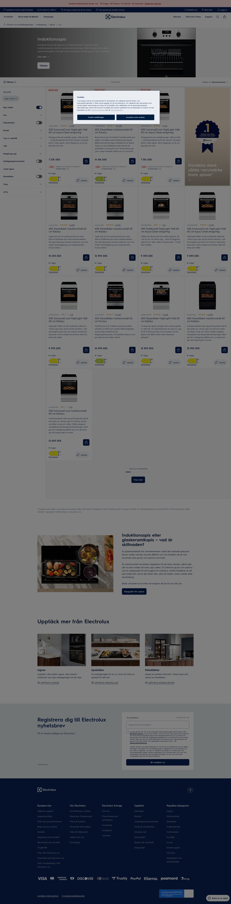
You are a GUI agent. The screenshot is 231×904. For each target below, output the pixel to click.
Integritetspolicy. (117, 110)
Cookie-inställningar (96, 117)
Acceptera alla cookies (135, 117)
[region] (116, 107)
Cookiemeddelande (98, 110)
